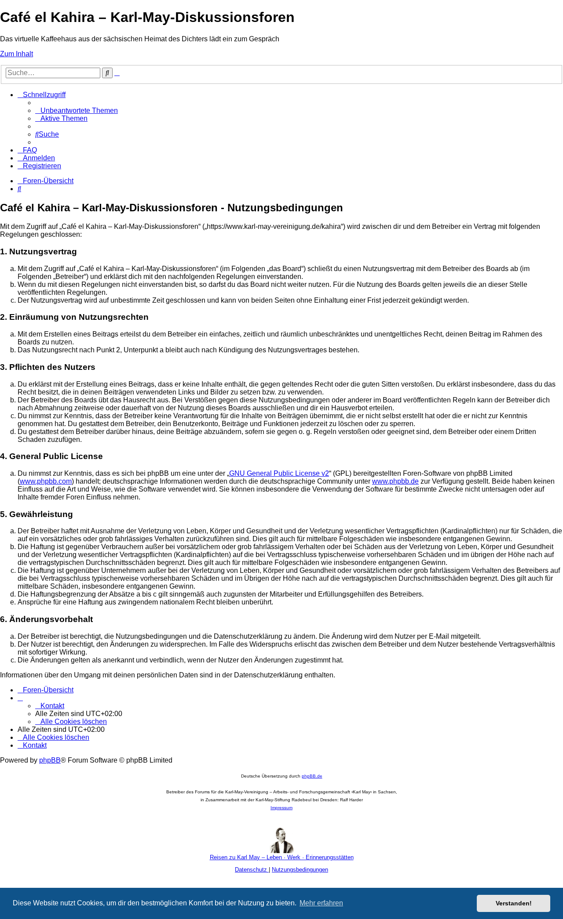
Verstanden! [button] (514, 903)
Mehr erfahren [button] (321, 903)
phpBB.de (312, 776)
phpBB (50, 760)
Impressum (281, 807)
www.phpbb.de (395, 481)
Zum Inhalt (16, 54)
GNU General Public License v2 (279, 473)
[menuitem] (76, 110)
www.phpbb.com (46, 481)
